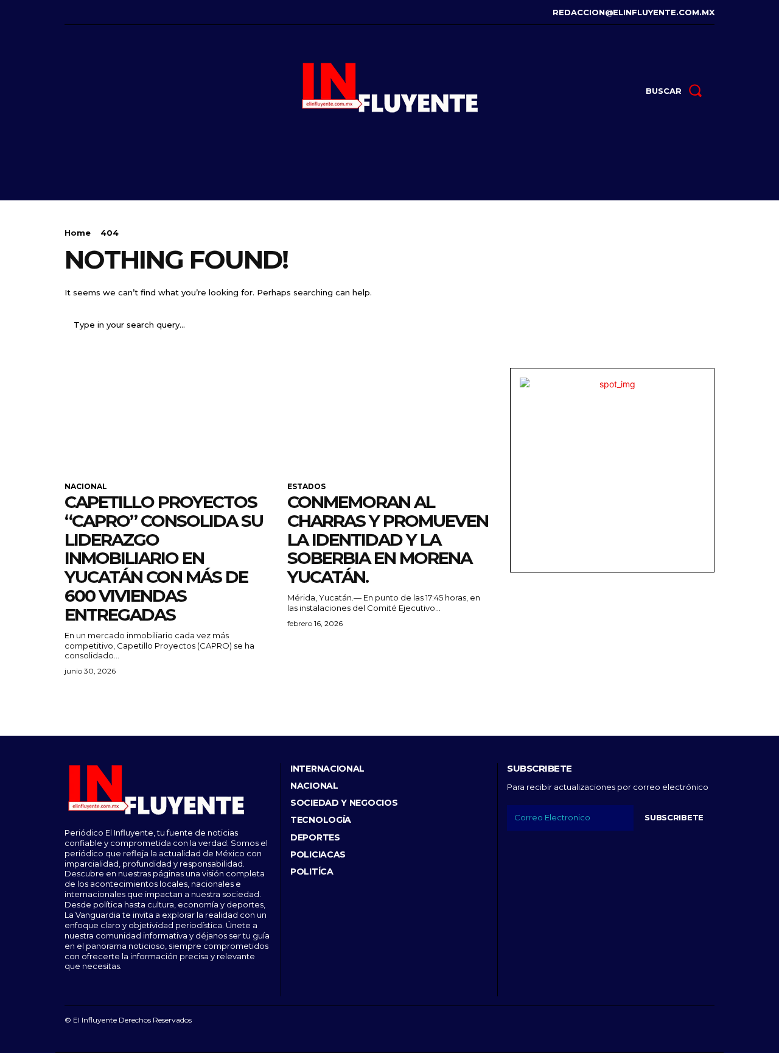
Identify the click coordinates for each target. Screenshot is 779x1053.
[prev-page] (72, 700)
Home (78, 233)
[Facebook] (66, 12)
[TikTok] (103, 12)
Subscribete (674, 817)
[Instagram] (85, 12)
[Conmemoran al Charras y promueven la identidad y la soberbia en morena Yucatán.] (389, 419)
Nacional (86, 486)
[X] (122, 12)
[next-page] (91, 700)
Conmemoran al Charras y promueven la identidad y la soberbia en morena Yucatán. (387, 539)
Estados (306, 486)
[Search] (698, 325)
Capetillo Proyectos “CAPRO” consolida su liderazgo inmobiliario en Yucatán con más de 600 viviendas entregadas (164, 558)
